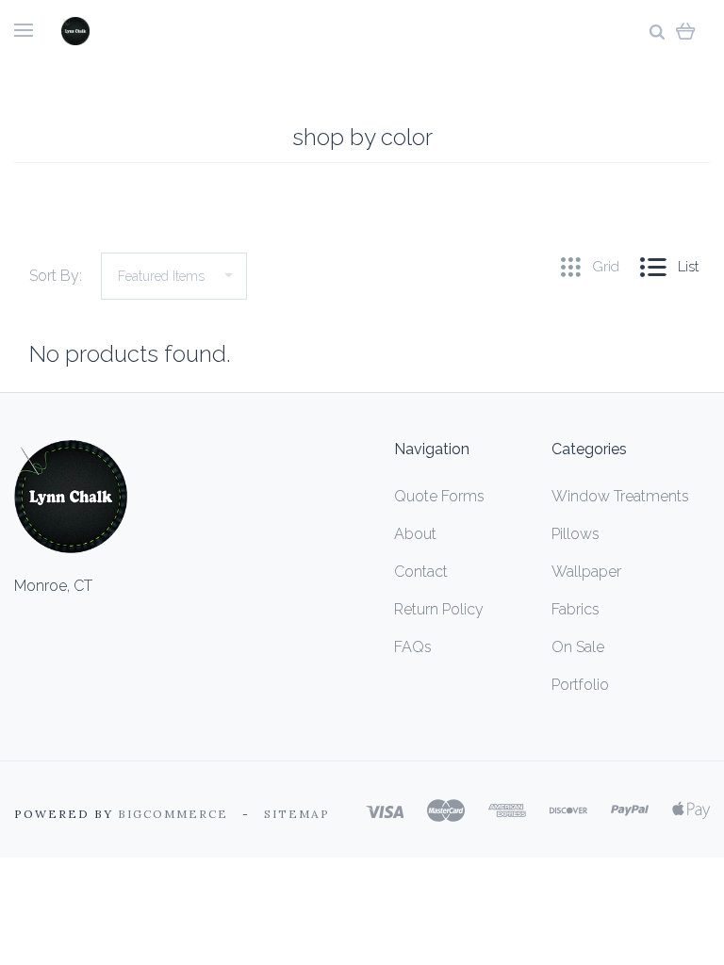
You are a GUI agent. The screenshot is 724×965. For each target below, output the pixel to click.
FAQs (413, 647)
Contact (421, 572)
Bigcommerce (173, 814)
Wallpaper (586, 572)
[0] (686, 31)
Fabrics (575, 609)
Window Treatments (620, 496)
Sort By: (55, 276)
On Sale (577, 647)
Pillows (575, 534)
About (415, 534)
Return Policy (439, 609)
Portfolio (580, 685)
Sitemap (297, 814)
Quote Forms (439, 496)
